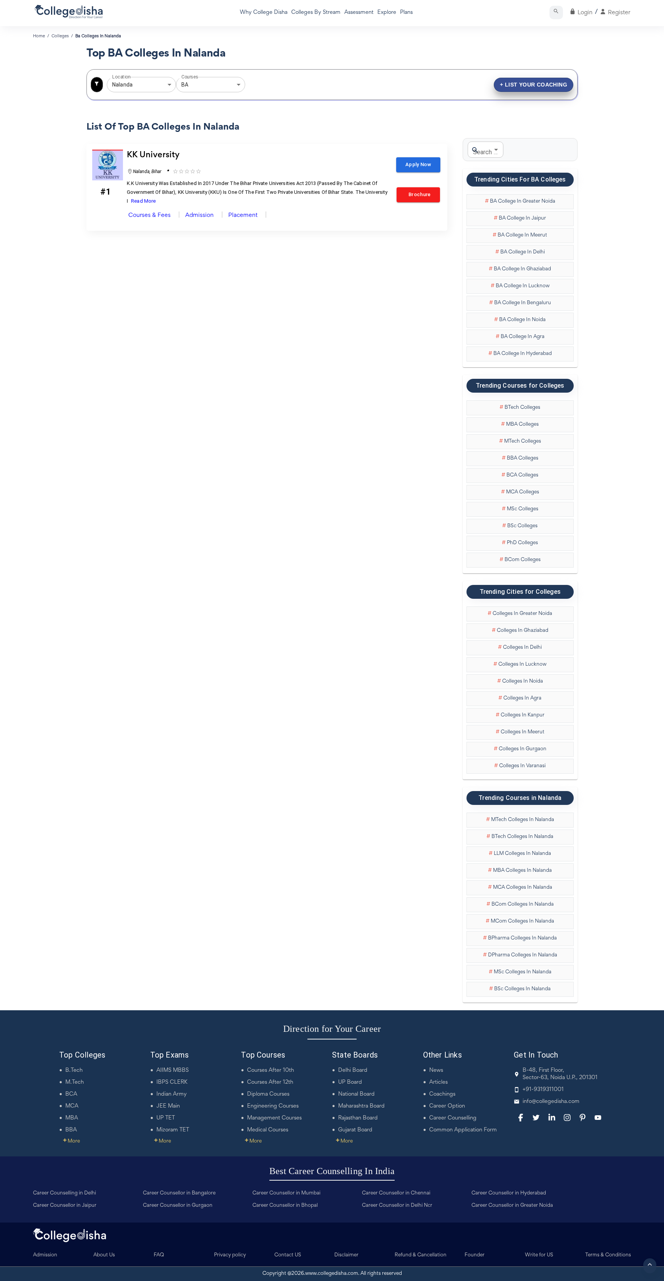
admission (199, 215)
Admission (45, 1255)
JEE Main (168, 1106)
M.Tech (74, 1082)
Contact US (287, 1255)
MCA (71, 1106)
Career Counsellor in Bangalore (179, 1193)
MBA (71, 1118)
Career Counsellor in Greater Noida (512, 1205)
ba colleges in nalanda (98, 36)
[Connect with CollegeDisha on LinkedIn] (552, 1117)
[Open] (169, 84)
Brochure (418, 194)
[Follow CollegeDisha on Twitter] (536, 1117)
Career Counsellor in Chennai (396, 1193)
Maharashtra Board (361, 1106)
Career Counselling (452, 1118)
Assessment (359, 12)
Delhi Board (352, 1070)
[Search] (556, 12)
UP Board (350, 1082)
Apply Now (418, 164)
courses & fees (149, 215)
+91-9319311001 (543, 1089)
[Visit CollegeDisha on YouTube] (598, 1117)
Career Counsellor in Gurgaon (177, 1205)
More (71, 1141)
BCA (71, 1094)
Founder (475, 1255)
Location (121, 77)
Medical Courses (267, 1130)
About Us (104, 1255)
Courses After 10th (270, 1070)
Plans (406, 12)
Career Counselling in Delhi (64, 1193)
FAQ (159, 1255)
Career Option (447, 1106)
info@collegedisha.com (551, 1101)
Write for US (539, 1255)
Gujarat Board (355, 1130)
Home (39, 36)
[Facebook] (521, 1117)
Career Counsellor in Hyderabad (508, 1193)
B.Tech (74, 1070)
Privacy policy (230, 1255)
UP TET (165, 1118)
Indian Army (171, 1094)
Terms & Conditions (608, 1255)
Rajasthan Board (358, 1118)
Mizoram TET (172, 1130)
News (436, 1070)
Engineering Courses (273, 1106)
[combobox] (130, 85)
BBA (71, 1130)
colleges (60, 36)
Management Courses (274, 1118)
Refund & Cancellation (421, 1255)
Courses (189, 77)
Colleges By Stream (315, 12)
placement (242, 215)
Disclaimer (346, 1255)
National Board (356, 1094)
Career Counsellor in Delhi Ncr (397, 1205)
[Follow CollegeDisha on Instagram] (567, 1117)
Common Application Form (463, 1130)
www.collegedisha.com (331, 1273)
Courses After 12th (270, 1082)
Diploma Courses (268, 1094)
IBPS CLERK (172, 1082)
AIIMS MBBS (172, 1070)
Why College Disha (263, 12)
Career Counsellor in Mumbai (286, 1193)
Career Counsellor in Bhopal (285, 1205)
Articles (438, 1082)
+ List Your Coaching (533, 85)
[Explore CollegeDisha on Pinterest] (582, 1117)
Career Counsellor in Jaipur (64, 1205)
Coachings (442, 1094)
